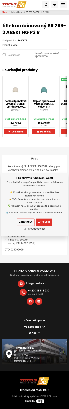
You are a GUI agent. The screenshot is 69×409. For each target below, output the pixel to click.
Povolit (45, 222)
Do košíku (17, 132)
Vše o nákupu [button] (33, 320)
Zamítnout (25, 222)
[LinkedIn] (38, 301)
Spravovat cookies (34, 229)
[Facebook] (30, 301)
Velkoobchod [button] (32, 327)
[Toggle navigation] (45, 4)
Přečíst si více (9, 45)
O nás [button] (33, 333)
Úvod (5, 12)
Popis (34, 158)
